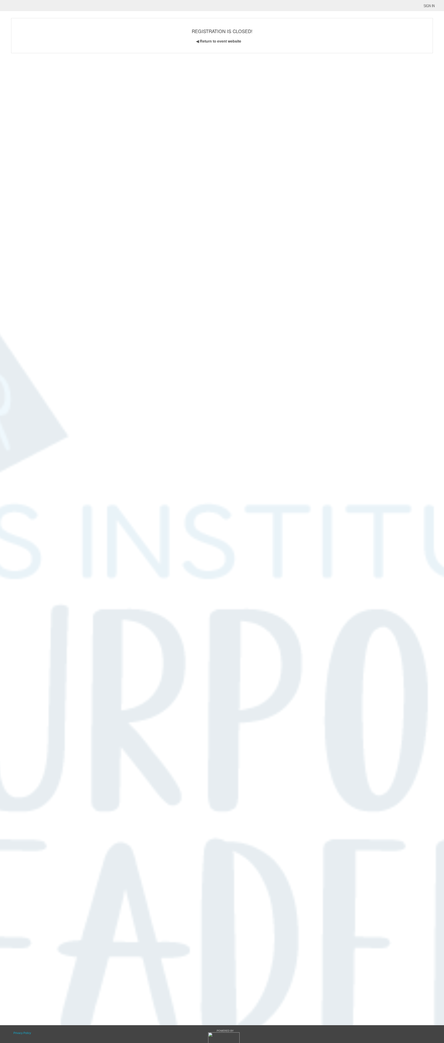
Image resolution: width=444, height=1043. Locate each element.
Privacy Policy (22, 1033)
